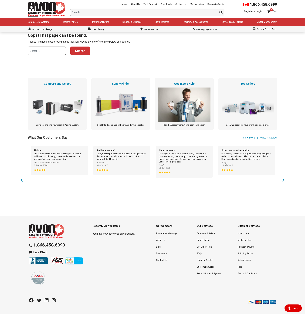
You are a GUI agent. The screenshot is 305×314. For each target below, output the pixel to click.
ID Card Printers (70, 22)
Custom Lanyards (205, 267)
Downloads (166, 4)
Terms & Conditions (247, 273)
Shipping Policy (245, 253)
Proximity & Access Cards (195, 22)
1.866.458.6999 (263, 4)
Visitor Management (267, 22)
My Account (244, 233)
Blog (158, 247)
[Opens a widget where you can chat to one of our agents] (293, 308)
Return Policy (244, 260)
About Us (135, 4)
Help (240, 267)
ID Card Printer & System (209, 273)
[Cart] (269, 11)
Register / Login (253, 11)
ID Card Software (100, 22)
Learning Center (205, 260)
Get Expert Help (204, 247)
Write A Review (268, 137)
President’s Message (166, 233)
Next (283, 181)
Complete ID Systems (38, 22)
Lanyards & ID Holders (232, 22)
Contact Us (180, 4)
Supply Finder (203, 240)
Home (124, 4)
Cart (275, 11)
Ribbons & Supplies (132, 22)
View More (249, 137)
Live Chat (40, 252)
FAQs (199, 253)
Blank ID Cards (162, 22)
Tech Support (150, 4)
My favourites (197, 4)
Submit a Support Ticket (266, 29)
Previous (21, 181)
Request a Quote (215, 4)
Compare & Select (206, 233)
